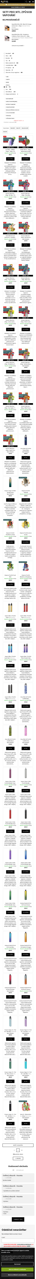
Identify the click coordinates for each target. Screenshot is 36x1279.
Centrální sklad (11, 65)
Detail (25, 245)
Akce (8, 56)
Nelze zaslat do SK (12, 63)
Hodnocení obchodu (18, 1166)
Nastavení (17, 1264)
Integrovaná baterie (12, 94)
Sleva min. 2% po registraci (14, 72)
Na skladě (10, 53)
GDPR (28, 1246)
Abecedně (5, 131)
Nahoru (19, 1158)
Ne (8, 87)
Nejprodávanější (25, 128)
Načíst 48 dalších (18, 1145)
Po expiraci (10, 68)
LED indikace (10, 92)
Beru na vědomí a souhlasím (17, 1269)
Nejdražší (18, 128)
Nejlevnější (13, 128)
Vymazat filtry (18, 121)
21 (21, 1150)
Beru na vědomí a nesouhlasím (17, 1275)
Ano (8, 89)
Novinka (9, 58)
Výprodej (9, 70)
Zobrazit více (18, 1219)
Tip (8, 60)
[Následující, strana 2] (18, 1150)
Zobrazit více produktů (17, 46)
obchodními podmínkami (24, 1244)
